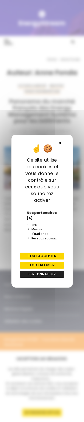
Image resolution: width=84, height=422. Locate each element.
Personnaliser (42, 274)
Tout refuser (42, 265)
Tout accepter (42, 255)
